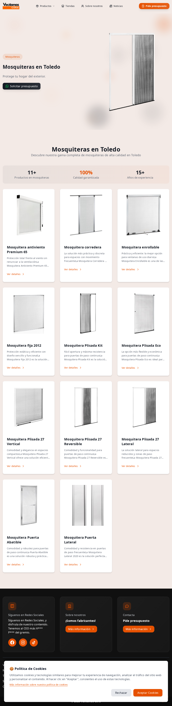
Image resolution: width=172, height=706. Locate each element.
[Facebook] (12, 642)
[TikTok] (34, 642)
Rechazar (121, 693)
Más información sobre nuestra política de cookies (39, 684)
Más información (79, 629)
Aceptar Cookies (147, 693)
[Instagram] (23, 642)
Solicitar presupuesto (24, 86)
